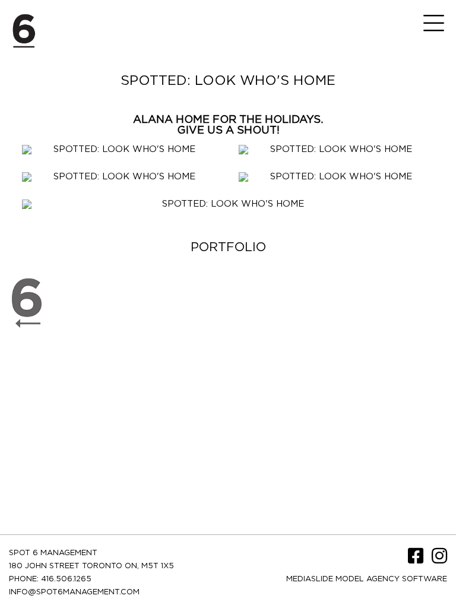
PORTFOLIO (228, 247)
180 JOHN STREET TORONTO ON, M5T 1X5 (91, 566)
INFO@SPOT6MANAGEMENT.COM (74, 592)
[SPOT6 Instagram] (439, 560)
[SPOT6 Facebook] (417, 560)
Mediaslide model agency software (366, 579)
